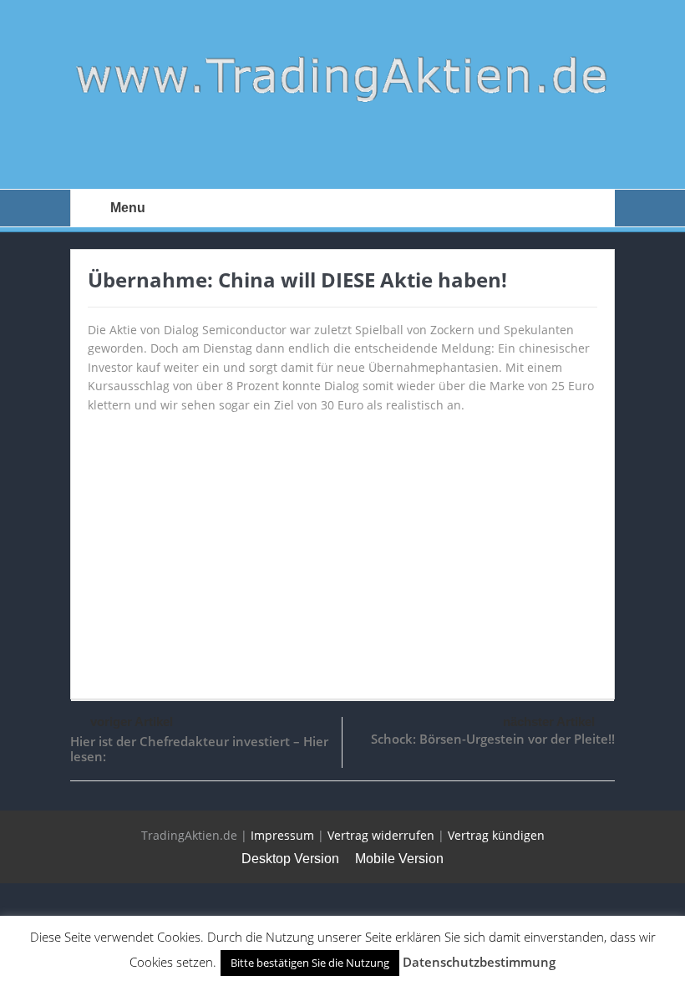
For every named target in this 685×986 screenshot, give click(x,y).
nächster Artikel (549, 721)
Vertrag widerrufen (380, 835)
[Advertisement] (342, 548)
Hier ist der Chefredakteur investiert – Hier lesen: (199, 749)
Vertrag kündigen (496, 835)
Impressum (282, 835)
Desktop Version (290, 858)
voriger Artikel (131, 721)
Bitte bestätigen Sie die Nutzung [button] (310, 962)
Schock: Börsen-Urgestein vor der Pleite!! (493, 738)
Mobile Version (399, 858)
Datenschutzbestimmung (479, 961)
